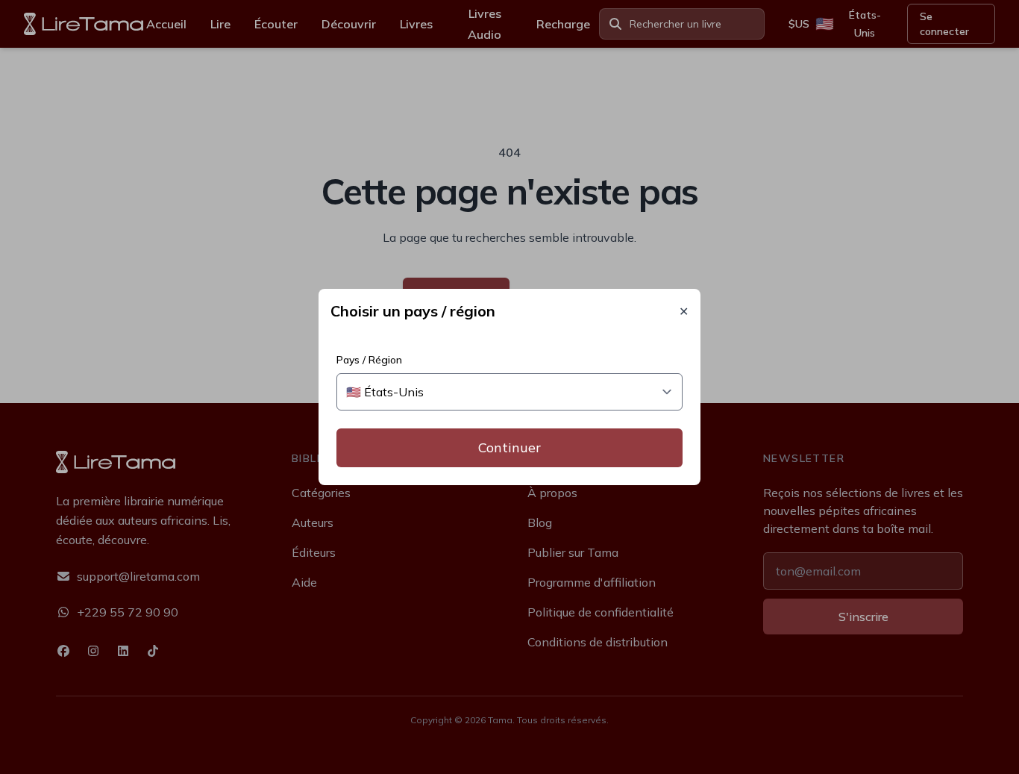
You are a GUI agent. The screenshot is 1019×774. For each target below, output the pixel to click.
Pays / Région (369, 359)
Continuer (509, 447)
